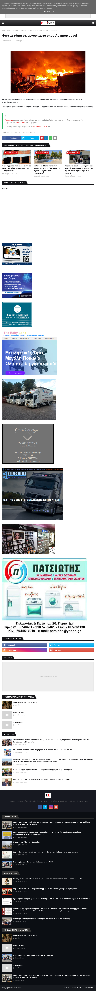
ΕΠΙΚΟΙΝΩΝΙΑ (89, 988)
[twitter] (71, 645)
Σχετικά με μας (19, 712)
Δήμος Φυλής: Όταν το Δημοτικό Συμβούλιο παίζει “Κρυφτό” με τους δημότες (45, 889)
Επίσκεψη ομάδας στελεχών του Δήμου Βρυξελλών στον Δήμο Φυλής (41, 918)
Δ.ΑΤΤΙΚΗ (22, 132)
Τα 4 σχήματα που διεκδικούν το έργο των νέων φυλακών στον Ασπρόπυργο (16, 168)
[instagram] (24, 650)
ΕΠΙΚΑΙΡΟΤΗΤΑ (18, 30)
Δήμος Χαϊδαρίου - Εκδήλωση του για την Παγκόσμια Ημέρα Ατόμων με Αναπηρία (45, 852)
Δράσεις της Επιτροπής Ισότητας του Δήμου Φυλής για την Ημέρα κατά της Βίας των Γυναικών (51, 899)
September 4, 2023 (40, 126)
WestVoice (7, 41)
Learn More (45, 11)
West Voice (17, 988)
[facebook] (24, 645)
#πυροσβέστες (20, 122)
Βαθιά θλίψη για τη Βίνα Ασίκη (25, 702)
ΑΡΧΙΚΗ (66, 988)
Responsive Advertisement (48, 677)
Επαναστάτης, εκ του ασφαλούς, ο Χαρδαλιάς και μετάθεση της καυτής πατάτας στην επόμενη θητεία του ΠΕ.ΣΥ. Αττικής (51, 741)
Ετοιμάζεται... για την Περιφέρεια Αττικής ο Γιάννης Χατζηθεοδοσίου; (41, 779)
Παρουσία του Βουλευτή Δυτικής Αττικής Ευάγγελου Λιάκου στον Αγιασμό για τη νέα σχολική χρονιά (79, 169)
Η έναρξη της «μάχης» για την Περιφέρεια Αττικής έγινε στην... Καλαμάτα (42, 769)
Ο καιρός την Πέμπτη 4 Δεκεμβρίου (27, 842)
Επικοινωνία (18, 722)
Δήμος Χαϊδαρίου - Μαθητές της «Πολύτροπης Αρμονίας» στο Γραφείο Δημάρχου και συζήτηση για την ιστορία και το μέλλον (52, 823)
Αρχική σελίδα (7, 30)
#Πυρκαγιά (9, 120)
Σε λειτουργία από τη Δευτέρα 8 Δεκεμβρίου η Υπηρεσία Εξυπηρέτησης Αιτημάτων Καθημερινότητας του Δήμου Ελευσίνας (47, 833)
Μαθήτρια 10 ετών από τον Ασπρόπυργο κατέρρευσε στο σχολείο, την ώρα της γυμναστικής (47, 169)
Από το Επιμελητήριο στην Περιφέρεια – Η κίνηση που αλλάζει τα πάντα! (42, 750)
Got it (54, 11)
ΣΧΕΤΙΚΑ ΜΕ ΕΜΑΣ (76, 988)
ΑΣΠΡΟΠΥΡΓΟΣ (12, 132)
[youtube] (71, 650)
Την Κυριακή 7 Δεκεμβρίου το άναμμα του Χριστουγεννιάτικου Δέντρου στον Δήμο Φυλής (49, 879)
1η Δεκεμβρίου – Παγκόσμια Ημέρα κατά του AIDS (33, 862)
